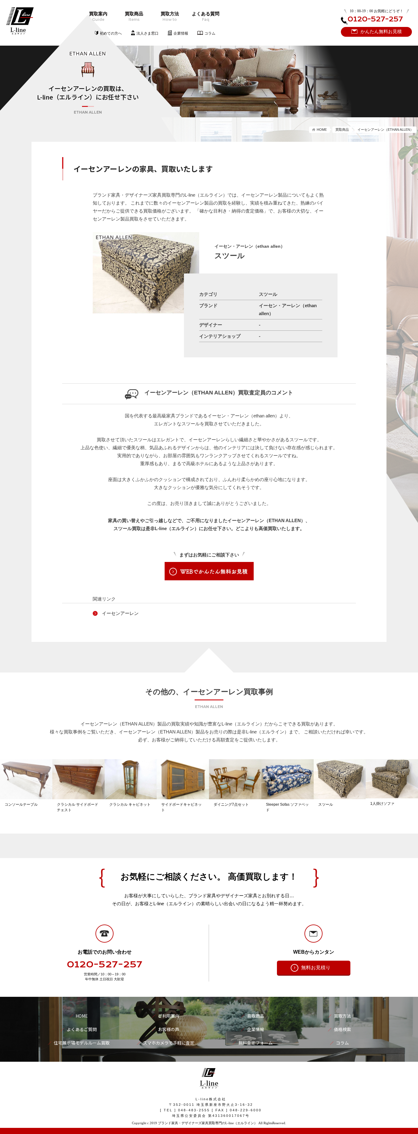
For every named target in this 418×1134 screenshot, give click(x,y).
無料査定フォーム (255, 1043)
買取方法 (170, 16)
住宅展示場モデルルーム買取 (82, 1043)
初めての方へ (111, 33)
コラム (209, 33)
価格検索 (342, 1029)
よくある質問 (205, 16)
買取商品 (134, 16)
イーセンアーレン (120, 613)
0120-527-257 (105, 965)
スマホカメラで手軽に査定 (168, 1043)
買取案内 (98, 16)
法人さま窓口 (147, 33)
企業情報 (181, 33)
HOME (322, 129)
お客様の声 (168, 1029)
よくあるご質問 (82, 1029)
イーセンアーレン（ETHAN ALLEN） (385, 129)
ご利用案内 (168, 1016)
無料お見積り (315, 967)
